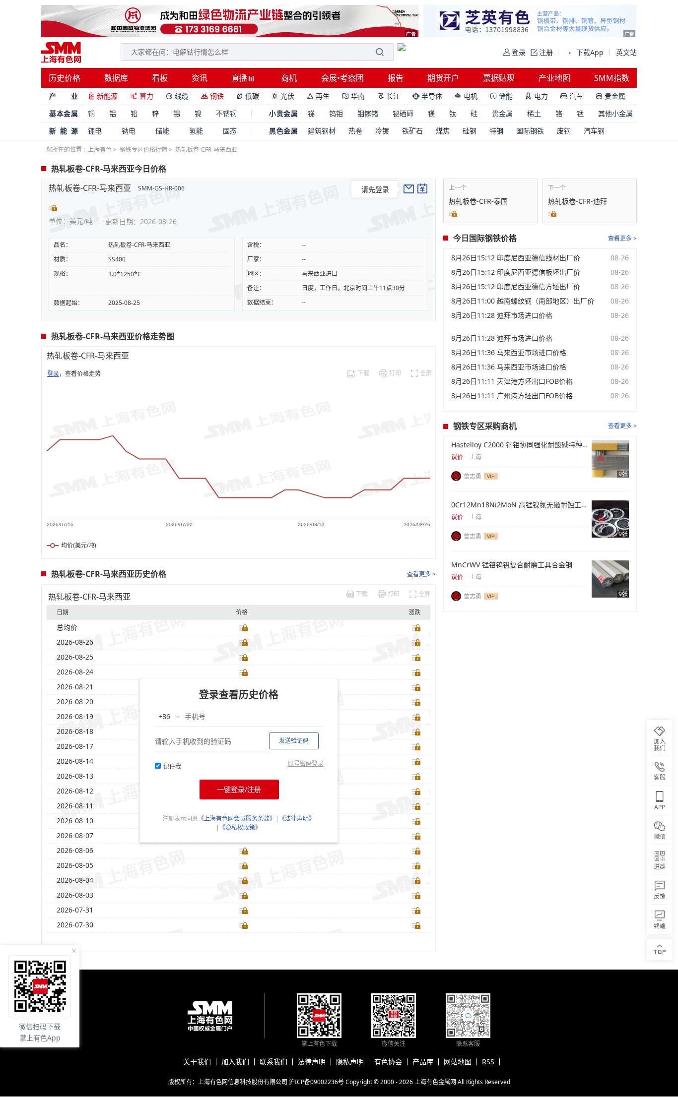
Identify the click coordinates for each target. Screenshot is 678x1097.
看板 (160, 77)
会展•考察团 (342, 77)
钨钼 (336, 113)
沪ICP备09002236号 (316, 1082)
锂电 (95, 130)
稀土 (534, 113)
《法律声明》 (297, 818)
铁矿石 (412, 130)
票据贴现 (499, 77)
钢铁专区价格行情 (143, 149)
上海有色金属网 (435, 1082)
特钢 (496, 130)
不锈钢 (226, 113)
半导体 (427, 96)
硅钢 (469, 130)
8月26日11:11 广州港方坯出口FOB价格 (512, 396)
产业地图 (554, 77)
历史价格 (64, 77)
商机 (289, 77)
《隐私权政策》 (240, 827)
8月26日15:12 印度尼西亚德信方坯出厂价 (515, 287)
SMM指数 (611, 77)
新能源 (103, 96)
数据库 (116, 77)
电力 (536, 96)
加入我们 (235, 1061)
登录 (53, 373)
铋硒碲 (403, 113)
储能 (501, 96)
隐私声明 (350, 1061)
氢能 (196, 130)
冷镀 (382, 130)
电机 (466, 96)
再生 (318, 96)
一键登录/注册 (239, 789)
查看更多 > (421, 574)
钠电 (129, 130)
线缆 (177, 96)
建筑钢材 (322, 130)
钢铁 (212, 96)
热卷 (355, 130)
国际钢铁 (530, 130)
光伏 (282, 96)
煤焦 (443, 130)
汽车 (571, 96)
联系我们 (273, 1061)
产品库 (422, 1061)
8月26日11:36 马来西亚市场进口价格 (508, 353)
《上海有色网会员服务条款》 (236, 818)
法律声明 (312, 1061)
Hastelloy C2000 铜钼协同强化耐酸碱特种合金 (519, 444)
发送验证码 (294, 740)
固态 (230, 130)
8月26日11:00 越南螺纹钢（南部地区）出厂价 (522, 301)
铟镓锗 (367, 113)
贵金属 (610, 96)
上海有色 (100, 149)
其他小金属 (615, 113)
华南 (353, 96)
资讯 (199, 77)
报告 (396, 77)
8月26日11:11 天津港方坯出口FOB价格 (512, 381)
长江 (388, 96)
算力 (141, 96)
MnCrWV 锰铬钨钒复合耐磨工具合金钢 (511, 564)
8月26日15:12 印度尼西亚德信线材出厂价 (515, 258)
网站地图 (458, 1061)
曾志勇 (472, 476)
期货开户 (443, 77)
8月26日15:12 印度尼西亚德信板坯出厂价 (515, 272)
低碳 (247, 96)
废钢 (564, 130)
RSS (488, 1061)
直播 (240, 77)
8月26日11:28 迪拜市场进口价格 (501, 315)
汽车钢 (594, 130)
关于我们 (197, 1061)
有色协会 (388, 1061)
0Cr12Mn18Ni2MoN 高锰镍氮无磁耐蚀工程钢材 (519, 504)
